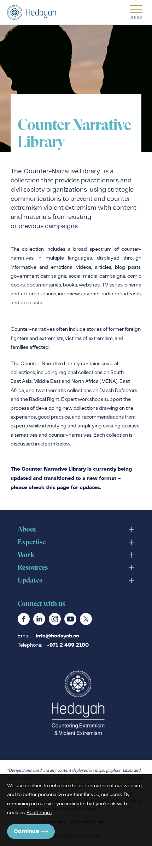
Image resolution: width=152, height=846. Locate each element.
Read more (39, 812)
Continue (26, 831)
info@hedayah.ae (57, 636)
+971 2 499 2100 (68, 645)
